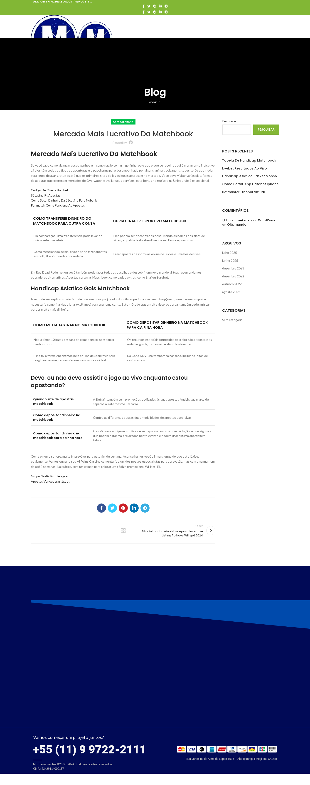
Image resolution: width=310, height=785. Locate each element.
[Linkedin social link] (160, 6)
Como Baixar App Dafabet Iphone (250, 184)
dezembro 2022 (233, 276)
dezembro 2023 (233, 268)
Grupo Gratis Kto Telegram (50, 476)
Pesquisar (229, 121)
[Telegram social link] (166, 6)
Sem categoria (232, 320)
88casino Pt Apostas (45, 195)
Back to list (123, 530)
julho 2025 (229, 252)
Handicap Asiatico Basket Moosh (249, 176)
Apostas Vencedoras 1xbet (50, 481)
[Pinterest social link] (155, 6)
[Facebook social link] (143, 6)
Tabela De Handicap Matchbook (249, 160)
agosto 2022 (231, 292)
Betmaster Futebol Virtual (243, 192)
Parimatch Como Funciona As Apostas (58, 205)
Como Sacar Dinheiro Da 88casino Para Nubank (64, 200)
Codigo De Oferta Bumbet (49, 190)
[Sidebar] (5, 779)
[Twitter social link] (149, 6)
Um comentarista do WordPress (250, 220)
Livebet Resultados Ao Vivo (244, 168)
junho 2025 (230, 260)
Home (153, 102)
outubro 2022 (232, 284)
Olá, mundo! (237, 224)
